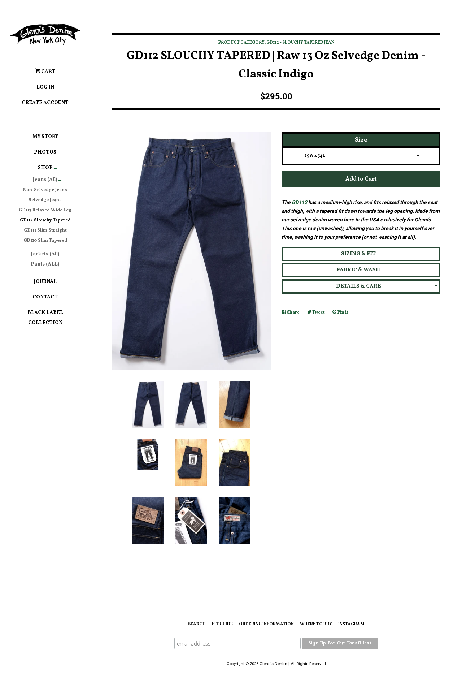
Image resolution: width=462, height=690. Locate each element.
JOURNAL (45, 281)
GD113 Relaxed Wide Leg (45, 210)
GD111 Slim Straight (45, 230)
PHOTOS (45, 152)
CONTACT (45, 297)
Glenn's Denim (273, 663)
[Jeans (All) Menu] (59, 181)
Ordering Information (266, 624)
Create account (45, 102)
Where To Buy (316, 624)
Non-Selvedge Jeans (45, 190)
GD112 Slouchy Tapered (45, 220)
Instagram (351, 624)
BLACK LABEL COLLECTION (45, 317)
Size (361, 140)
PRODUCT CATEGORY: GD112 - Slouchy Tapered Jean (276, 43)
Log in (45, 87)
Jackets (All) (45, 254)
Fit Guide (222, 624)
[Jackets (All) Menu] (62, 256)
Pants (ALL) (45, 264)
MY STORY (45, 136)
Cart (47, 71)
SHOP (45, 167)
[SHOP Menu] (55, 169)
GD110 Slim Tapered (45, 240)
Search (197, 624)
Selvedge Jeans (45, 200)
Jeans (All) (45, 179)
